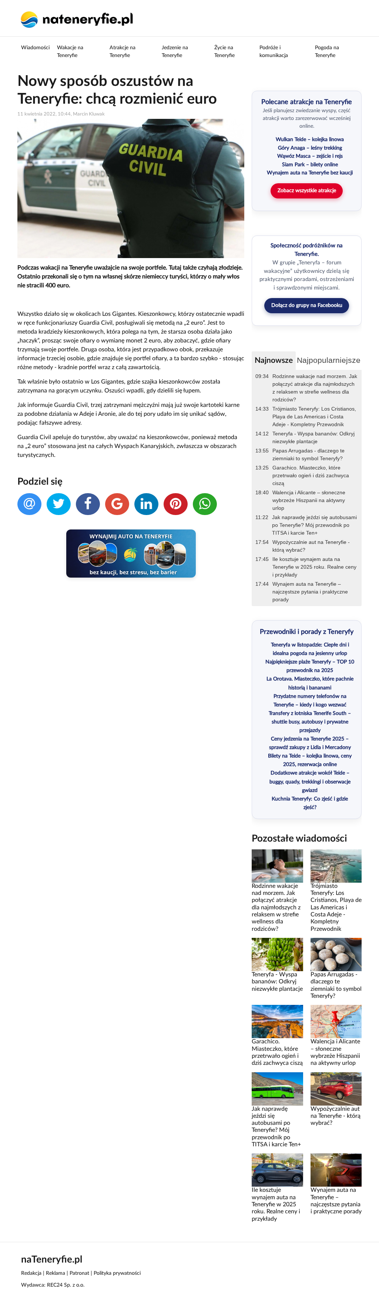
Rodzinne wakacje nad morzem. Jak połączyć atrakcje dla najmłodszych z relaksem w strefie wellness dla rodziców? (314, 387)
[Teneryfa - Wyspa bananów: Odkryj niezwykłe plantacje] (277, 954)
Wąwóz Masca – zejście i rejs (310, 156)
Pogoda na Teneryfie (327, 51)
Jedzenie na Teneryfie (175, 51)
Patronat (79, 1273)
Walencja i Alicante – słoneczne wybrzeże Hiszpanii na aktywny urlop (308, 500)
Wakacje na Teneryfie (70, 51)
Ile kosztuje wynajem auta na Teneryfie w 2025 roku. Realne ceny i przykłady (314, 567)
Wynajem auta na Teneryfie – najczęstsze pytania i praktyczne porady (310, 591)
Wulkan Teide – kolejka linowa (310, 139)
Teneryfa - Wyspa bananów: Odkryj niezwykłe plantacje (313, 437)
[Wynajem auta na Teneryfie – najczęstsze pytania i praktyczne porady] (336, 1170)
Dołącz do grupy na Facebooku (306, 305)
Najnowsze (274, 360)
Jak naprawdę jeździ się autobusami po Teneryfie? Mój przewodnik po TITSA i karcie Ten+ (314, 525)
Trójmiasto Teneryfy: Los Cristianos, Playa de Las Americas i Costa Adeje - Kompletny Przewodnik (314, 416)
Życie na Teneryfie (224, 51)
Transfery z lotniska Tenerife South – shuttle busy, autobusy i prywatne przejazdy (310, 722)
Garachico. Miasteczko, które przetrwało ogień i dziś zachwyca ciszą (310, 475)
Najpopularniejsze (328, 360)
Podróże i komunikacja (273, 51)
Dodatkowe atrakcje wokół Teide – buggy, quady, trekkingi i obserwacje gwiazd (310, 781)
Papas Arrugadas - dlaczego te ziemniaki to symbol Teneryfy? (308, 454)
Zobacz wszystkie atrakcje (307, 190)
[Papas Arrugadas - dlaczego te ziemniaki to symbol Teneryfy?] (336, 954)
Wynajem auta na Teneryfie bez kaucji (310, 173)
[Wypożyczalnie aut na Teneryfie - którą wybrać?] (336, 1088)
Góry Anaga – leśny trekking (310, 148)
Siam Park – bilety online (310, 164)
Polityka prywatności (117, 1273)
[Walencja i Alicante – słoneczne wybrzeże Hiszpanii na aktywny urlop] (336, 1021)
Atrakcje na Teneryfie (122, 51)
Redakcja (31, 1273)
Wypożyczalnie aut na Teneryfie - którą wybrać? (311, 546)
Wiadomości (35, 47)
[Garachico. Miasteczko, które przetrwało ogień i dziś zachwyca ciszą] (277, 1021)
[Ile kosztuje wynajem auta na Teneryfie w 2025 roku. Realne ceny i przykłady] (277, 1170)
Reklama (55, 1273)
